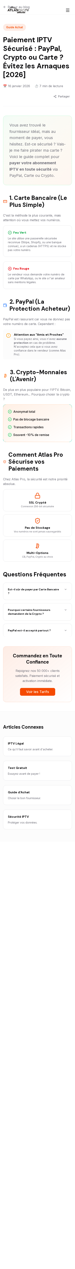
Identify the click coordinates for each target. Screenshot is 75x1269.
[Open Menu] (67, 10)
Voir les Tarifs (37, 692)
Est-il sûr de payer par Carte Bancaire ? (33, 591)
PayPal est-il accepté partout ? (29, 630)
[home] (18, 10)
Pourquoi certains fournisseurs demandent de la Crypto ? (29, 612)
